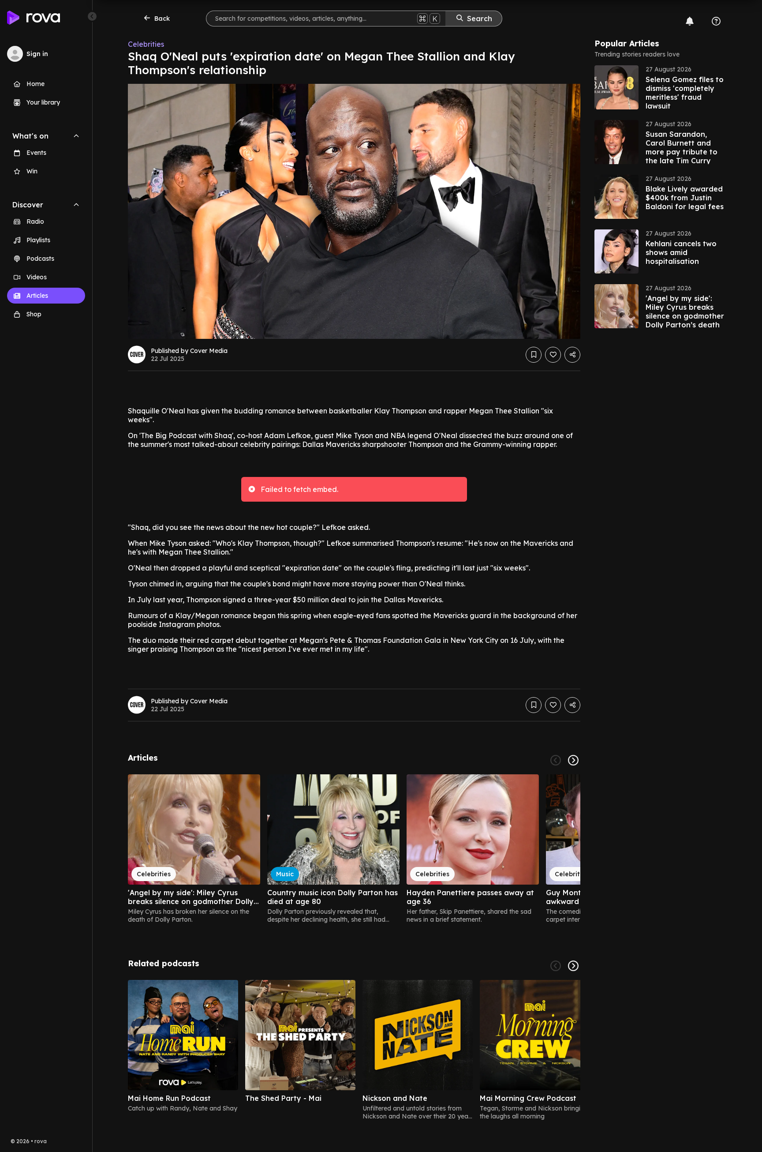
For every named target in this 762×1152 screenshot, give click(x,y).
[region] (354, 849)
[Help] (716, 21)
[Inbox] (689, 21)
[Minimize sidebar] (92, 16)
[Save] (534, 355)
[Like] (553, 355)
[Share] (572, 355)
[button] (660, 87)
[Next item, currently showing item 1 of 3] (573, 966)
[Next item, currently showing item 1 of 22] (573, 760)
